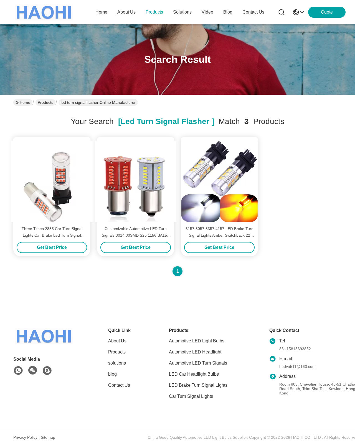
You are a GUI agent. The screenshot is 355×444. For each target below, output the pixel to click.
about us (126, 12)
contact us (253, 12)
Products (45, 102)
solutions (182, 12)
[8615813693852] (18, 370)
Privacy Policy (25, 437)
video (207, 12)
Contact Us (119, 385)
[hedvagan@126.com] (47, 370)
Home (101, 12)
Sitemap (48, 437)
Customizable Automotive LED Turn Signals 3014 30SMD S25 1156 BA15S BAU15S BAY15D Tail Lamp (135, 235)
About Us (117, 341)
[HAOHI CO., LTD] (43, 12)
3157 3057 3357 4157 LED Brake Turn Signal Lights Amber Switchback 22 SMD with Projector (219, 235)
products (154, 12)
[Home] (43, 342)
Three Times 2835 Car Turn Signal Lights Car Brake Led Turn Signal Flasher (52, 235)
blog (227, 12)
